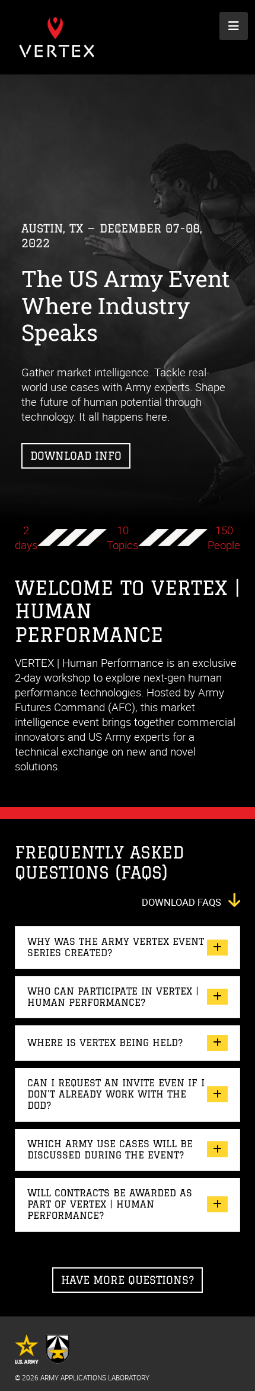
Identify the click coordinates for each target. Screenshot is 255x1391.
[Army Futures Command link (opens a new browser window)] (42, 1343)
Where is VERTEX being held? (105, 1042)
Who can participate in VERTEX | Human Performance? (113, 997)
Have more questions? (127, 1280)
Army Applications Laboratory (94, 1377)
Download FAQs (183, 902)
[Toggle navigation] (233, 26)
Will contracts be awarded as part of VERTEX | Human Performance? (109, 1204)
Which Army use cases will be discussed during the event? (110, 1149)
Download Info (76, 455)
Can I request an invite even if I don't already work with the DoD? (116, 1094)
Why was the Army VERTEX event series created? (115, 947)
